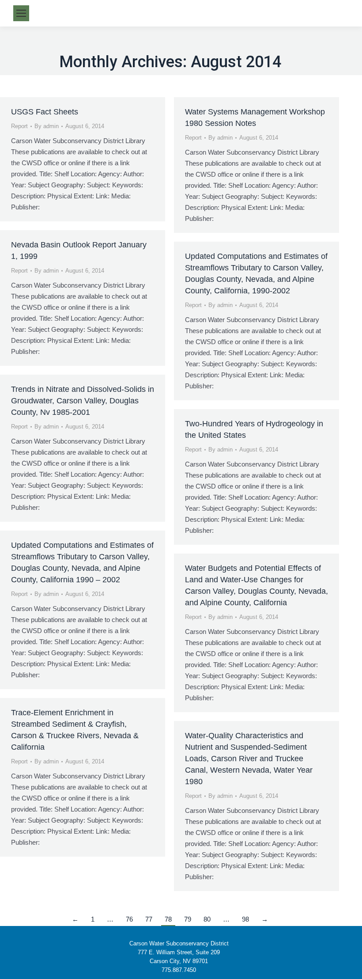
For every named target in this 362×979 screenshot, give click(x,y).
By (46, 126)
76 (129, 919)
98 (245, 919)
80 (207, 919)
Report (19, 126)
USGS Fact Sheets (44, 111)
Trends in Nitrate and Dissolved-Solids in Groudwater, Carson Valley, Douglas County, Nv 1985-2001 (82, 401)
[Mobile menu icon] (21, 13)
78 (168, 919)
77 (148, 919)
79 (187, 919)
